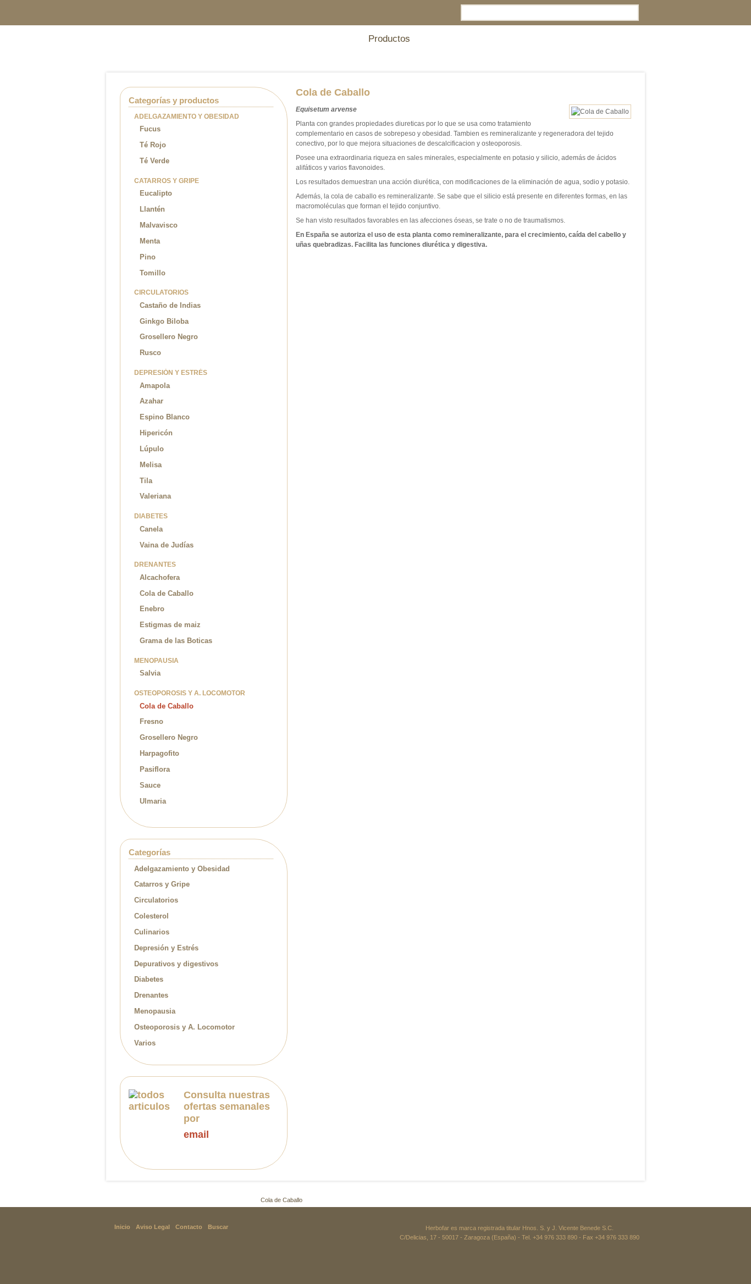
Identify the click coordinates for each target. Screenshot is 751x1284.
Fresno (151, 721)
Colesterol (151, 916)
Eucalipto (156, 193)
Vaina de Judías (167, 545)
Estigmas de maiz (170, 625)
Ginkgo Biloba (164, 321)
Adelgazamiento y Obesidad (182, 869)
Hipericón (156, 433)
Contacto (188, 1227)
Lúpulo (152, 449)
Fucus (150, 129)
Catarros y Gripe (162, 884)
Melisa (151, 465)
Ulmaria (153, 801)
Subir (621, 1200)
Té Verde (154, 161)
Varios (145, 1043)
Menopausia (154, 1011)
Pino (148, 257)
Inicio (121, 1200)
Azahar (151, 401)
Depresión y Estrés (166, 948)
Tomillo (152, 273)
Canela (151, 529)
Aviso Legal (153, 1227)
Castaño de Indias (170, 305)
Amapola (155, 385)
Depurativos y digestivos (176, 964)
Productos (149, 1200)
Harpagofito (159, 753)
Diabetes (148, 979)
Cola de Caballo (167, 593)
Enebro (152, 609)
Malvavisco (159, 225)
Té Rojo (153, 145)
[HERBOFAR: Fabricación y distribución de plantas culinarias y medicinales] (183, 36)
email (196, 1134)
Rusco (150, 352)
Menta (150, 241)
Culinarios (151, 932)
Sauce (150, 785)
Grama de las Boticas (176, 641)
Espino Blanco (165, 417)
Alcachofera (160, 577)
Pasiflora (155, 769)
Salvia (150, 673)
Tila (146, 481)
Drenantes (151, 995)
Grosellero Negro (169, 337)
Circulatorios (156, 900)
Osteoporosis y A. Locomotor (184, 1027)
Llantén (152, 209)
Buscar (218, 1227)
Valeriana (155, 496)
